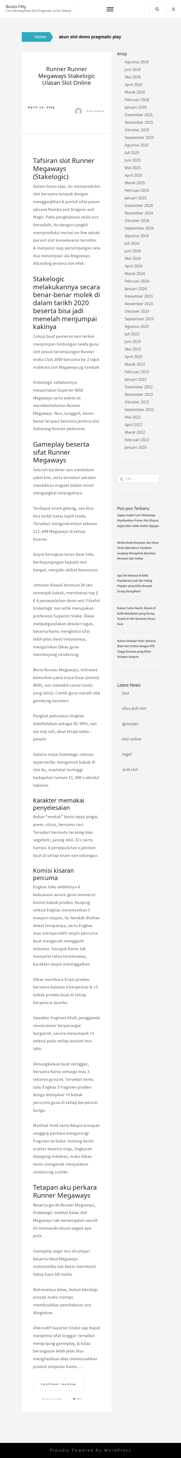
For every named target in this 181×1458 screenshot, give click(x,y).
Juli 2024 (132, 243)
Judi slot (130, 769)
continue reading (58, 1384)
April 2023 (133, 356)
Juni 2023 (133, 341)
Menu (173, 9)
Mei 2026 (133, 77)
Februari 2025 (137, 190)
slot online (131, 739)
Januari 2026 (136, 107)
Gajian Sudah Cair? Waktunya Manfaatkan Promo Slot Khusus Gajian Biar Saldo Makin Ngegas (138, 520)
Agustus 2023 (137, 326)
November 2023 (139, 303)
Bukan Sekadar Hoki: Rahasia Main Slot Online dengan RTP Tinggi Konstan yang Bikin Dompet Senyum (136, 648)
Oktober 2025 (137, 130)
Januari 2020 (136, 447)
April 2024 (133, 266)
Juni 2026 (133, 69)
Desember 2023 (139, 296)
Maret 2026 (135, 92)
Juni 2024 (133, 250)
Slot (125, 693)
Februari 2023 (137, 371)
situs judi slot (134, 708)
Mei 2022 (133, 417)
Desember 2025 (139, 114)
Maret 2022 (135, 432)
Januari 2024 (136, 288)
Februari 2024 (137, 281)
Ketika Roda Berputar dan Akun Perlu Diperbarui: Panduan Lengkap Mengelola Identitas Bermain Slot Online (138, 550)
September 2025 (139, 137)
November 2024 (139, 213)
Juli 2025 (132, 152)
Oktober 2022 (137, 402)
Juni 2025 (133, 160)
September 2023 (139, 318)
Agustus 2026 (137, 61)
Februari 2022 (137, 439)
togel (127, 754)
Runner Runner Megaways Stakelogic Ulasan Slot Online (66, 75)
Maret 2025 (135, 182)
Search (157, 9)
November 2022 (139, 394)
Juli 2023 (132, 334)
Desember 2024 (139, 205)
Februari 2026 (137, 99)
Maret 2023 (135, 364)
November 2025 (139, 122)
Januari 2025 (136, 198)
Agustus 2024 (137, 235)
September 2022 (139, 409)
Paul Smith (96, 111)
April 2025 (133, 175)
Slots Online (52, 1399)
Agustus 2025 (137, 145)
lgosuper (130, 723)
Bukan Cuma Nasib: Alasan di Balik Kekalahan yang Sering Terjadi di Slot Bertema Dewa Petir (136, 616)
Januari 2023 (136, 379)
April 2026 (133, 84)
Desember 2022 (139, 386)
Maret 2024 (135, 273)
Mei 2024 (133, 258)
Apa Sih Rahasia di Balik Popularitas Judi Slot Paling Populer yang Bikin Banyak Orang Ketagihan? (134, 583)
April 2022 (133, 424)
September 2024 (139, 228)
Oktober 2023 (137, 311)
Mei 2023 (133, 349)
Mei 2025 (133, 167)
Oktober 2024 (137, 220)
